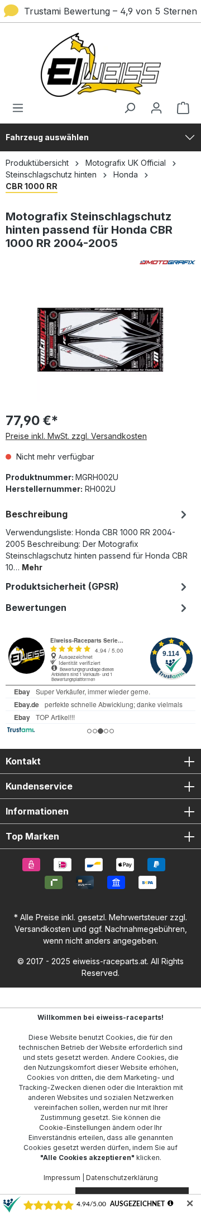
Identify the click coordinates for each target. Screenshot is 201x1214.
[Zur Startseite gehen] (100, 65)
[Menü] (21, 108)
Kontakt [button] (23, 761)
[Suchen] (129, 108)
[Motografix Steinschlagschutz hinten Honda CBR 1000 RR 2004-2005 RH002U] (100, 339)
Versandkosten (42, 929)
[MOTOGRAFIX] (100, 262)
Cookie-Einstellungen (75, 1127)
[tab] (98, 540)
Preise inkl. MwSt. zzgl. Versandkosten (76, 436)
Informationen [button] (37, 811)
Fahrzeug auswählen (47, 137)
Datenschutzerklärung (122, 1177)
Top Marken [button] (32, 836)
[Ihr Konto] (156, 108)
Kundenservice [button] (39, 786)
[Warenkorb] (180, 108)
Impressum (62, 1177)
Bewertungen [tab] (36, 607)
